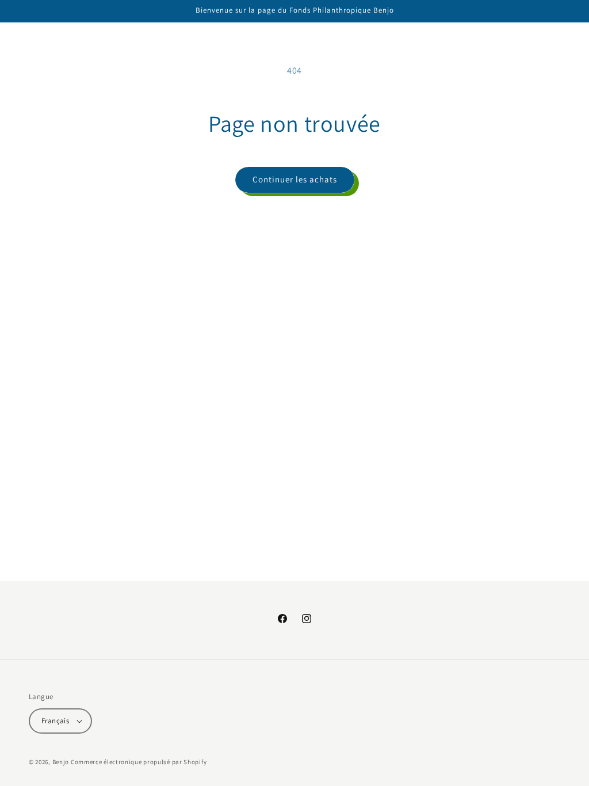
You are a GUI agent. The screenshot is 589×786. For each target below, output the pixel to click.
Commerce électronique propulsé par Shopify (138, 762)
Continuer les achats (295, 179)
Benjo (61, 762)
